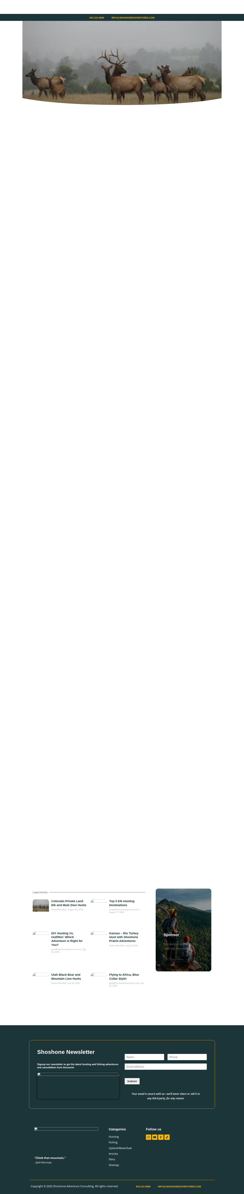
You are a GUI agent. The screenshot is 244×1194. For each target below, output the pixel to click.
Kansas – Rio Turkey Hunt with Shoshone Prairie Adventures (123, 937)
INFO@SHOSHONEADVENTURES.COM (133, 17)
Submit (132, 1081)
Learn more (176, 959)
